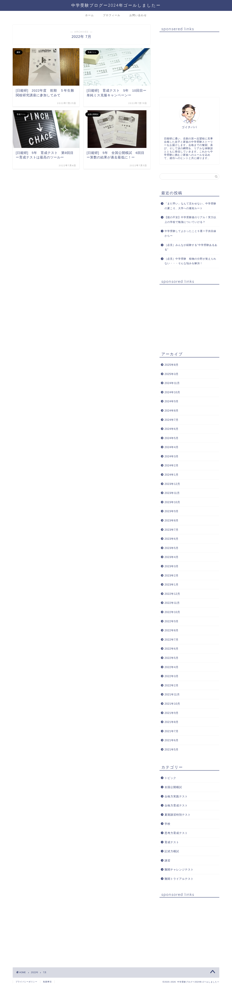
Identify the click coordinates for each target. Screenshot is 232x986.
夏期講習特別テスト (178, 814)
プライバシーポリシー (26, 982)
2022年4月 (172, 667)
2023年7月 (172, 529)
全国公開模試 (173, 787)
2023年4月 (172, 557)
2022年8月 (172, 630)
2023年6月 (172, 538)
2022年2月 (172, 685)
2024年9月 (172, 401)
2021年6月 (172, 740)
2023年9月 (172, 511)
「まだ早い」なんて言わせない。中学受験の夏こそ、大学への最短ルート (190, 206)
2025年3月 (172, 373)
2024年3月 (172, 456)
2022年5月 (172, 657)
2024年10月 (172, 392)
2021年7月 (172, 731)
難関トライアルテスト (179, 878)
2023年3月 (172, 566)
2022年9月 (172, 621)
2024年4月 (172, 447)
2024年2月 (172, 465)
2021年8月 (172, 721)
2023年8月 (172, 520)
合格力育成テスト (176, 805)
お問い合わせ (138, 15)
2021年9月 (172, 712)
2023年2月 (172, 575)
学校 (167, 823)
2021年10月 (172, 703)
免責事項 (47, 982)
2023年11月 (172, 492)
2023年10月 (172, 502)
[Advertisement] (189, 62)
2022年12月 (172, 593)
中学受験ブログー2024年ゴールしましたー (116, 5)
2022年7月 (172, 639)
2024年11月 (172, 383)
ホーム (89, 15)
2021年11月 (172, 694)
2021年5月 (172, 749)
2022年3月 (172, 676)
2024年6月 (172, 428)
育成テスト (172, 842)
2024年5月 (172, 438)
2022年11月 (172, 602)
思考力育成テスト (176, 832)
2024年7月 (172, 419)
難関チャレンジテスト (179, 869)
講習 (167, 860)
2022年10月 (172, 612)
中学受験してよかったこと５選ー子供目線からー (190, 233)
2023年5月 (172, 547)
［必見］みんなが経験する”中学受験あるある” (191, 247)
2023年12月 (172, 483)
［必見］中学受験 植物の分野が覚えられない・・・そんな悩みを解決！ (190, 261)
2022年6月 (172, 648)
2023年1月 (172, 584)
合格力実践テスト (176, 796)
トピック (170, 777)
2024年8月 (172, 410)
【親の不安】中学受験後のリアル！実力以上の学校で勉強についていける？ (190, 219)
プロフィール (111, 15)
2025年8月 (172, 364)
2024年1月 (172, 474)
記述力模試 (172, 851)
